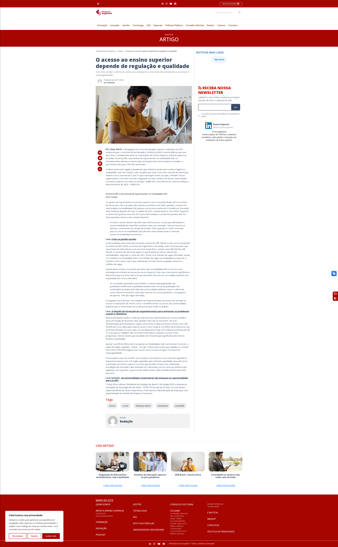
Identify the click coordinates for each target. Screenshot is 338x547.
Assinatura (101, 513)
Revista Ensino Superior (110, 510)
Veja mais (219, 59)
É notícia (212, 512)
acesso (112, 405)
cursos (125, 405)
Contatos (233, 25)
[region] (34, 526)
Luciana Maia (175, 528)
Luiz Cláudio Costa (178, 531)
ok (235, 107)
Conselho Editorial (195, 25)
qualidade (179, 405)
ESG (149, 25)
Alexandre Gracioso (179, 513)
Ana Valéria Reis (177, 516)
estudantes (163, 405)
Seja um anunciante (104, 516)
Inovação (114, 25)
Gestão (126, 25)
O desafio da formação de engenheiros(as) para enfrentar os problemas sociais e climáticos (147, 312)
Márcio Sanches (177, 533)
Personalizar (17, 536)
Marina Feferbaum (215, 504)
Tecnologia (138, 25)
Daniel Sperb (175, 518)
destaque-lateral (143, 405)
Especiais (158, 25)
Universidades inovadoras (148, 529)
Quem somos (103, 504)
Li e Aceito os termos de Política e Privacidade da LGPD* (220, 115)
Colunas (221, 25)
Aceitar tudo (51, 536)
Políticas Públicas (174, 25)
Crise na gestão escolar (123, 239)
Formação (102, 25)
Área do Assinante (229, 3)
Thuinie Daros (213, 506)
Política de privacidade (220, 531)
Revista (210, 25)
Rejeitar (34, 536)
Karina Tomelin (176, 526)
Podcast (101, 534)
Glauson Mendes (177, 521)
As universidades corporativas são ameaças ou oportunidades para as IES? (147, 379)
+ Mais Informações (112, 485)
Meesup (211, 518)
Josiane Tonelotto (178, 523)
